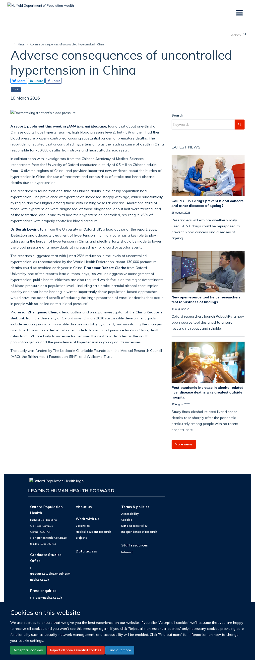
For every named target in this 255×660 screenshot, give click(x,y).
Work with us (87, 519)
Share (21, 81)
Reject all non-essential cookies (75, 650)
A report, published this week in (58, 126)
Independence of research (139, 531)
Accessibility (130, 514)
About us (84, 507)
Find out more (120, 650)
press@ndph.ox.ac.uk (47, 597)
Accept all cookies (28, 650)
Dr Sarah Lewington (28, 229)
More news (184, 444)
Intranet (127, 552)
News (21, 44)
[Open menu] (239, 13)
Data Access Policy (134, 526)
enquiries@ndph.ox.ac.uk (50, 537)
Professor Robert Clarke (105, 267)
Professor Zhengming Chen (33, 312)
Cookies (126, 520)
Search (177, 115)
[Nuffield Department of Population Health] (40, 4)
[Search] (245, 34)
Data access (86, 551)
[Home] (11, 44)
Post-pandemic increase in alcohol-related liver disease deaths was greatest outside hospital (208, 392)
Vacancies (83, 526)
